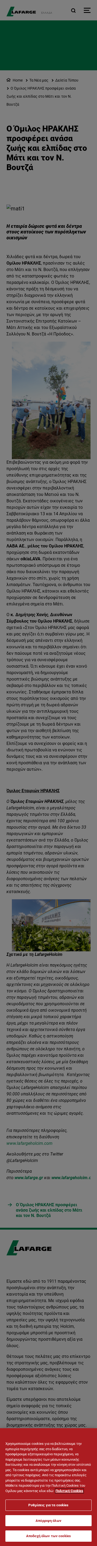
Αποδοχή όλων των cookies (48, 1536)
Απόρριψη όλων (48, 1521)
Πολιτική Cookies (69, 1491)
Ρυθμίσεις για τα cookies (48, 1505)
